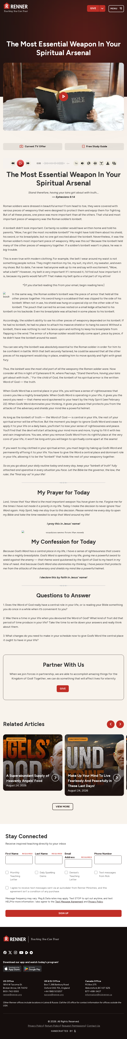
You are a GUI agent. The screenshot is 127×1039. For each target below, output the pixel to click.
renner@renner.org (12, 994)
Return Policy (52, 1025)
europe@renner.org (54, 994)
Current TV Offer (35, 146)
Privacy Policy (35, 1025)
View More (63, 806)
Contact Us (93, 1025)
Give (93, 8)
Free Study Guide (96, 146)
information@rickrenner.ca (98, 994)
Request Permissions (73, 1025)
